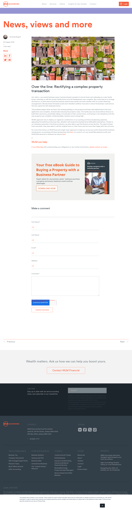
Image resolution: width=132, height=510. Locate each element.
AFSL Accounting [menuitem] (15, 469)
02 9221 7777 (35, 439)
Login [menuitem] (79, 466)
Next (122, 342)
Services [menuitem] (53, 4)
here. (72, 132)
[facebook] (9, 55)
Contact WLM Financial (66, 370)
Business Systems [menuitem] (38, 455)
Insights (104, 451)
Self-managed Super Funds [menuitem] (18, 461)
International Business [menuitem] (39, 463)
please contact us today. (98, 147)
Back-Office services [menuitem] (16, 466)
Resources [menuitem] (81, 455)
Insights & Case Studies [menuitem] (77, 4)
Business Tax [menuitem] (13, 455)
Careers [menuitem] (80, 461)
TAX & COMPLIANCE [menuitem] (17, 451)
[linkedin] (5, 55)
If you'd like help (37, 147)
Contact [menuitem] (93, 4)
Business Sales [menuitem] (36, 461)
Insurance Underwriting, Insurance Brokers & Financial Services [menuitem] (63, 463)
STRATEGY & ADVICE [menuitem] (40, 451)
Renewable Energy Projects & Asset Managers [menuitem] (64, 469)
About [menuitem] (44, 4)
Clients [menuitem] (62, 4)
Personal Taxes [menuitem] (14, 463)
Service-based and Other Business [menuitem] (63, 474)
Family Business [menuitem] (60, 458)
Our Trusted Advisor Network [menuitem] (39, 467)
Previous (11, 342)
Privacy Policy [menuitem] (82, 469)
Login (125, 4)
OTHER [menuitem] (80, 451)
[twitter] (5, 60)
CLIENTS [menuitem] (58, 451)
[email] (9, 60)
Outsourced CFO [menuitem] (38, 458)
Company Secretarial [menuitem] (16, 458)
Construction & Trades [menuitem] (63, 455)
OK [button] (102, 505)
